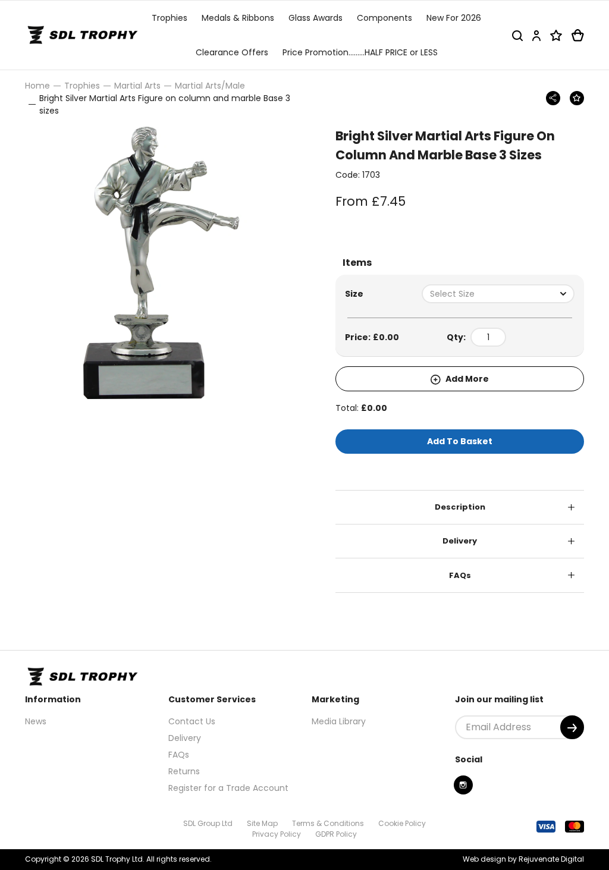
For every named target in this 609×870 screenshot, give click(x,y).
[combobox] (498, 293)
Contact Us (191, 721)
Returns (184, 771)
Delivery (459, 541)
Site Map (262, 823)
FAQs (460, 575)
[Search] (517, 35)
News (35, 721)
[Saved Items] (556, 35)
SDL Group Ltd (208, 823)
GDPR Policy (336, 834)
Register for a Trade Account (228, 788)
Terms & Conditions (328, 823)
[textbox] (498, 293)
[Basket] (577, 35)
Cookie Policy (402, 823)
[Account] (536, 35)
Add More (466, 379)
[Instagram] (463, 784)
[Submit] (572, 727)
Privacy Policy (276, 834)
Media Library (339, 721)
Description (460, 507)
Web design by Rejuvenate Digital (523, 859)
